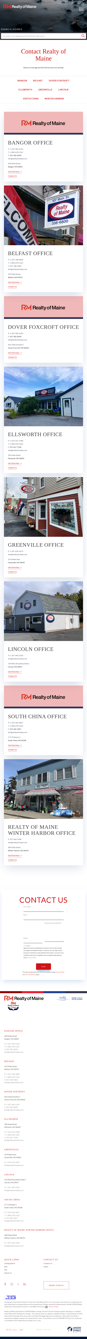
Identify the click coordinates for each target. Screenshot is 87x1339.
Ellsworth (25, 89)
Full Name (27, 906)
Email (25, 915)
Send (43, 966)
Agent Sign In (56, 1285)
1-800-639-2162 (16, 152)
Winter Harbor (54, 98)
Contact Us (12, 176)
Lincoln (63, 89)
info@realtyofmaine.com (17, 158)
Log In (46, 1266)
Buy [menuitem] (5, 1266)
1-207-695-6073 (16, 551)
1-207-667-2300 (16, 441)
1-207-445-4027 (16, 723)
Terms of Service (30, 974)
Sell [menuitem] (5, 1270)
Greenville (45, 89)
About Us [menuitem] (8, 1273)
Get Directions (14, 171)
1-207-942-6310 (16, 149)
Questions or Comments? (53, 923)
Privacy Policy (32, 957)
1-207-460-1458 (12, 1243)
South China (31, 98)
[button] (83, 36)
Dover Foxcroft (59, 80)
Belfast (38, 80)
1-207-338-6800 (16, 260)
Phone (25, 938)
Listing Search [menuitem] (9, 1263)
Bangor (22, 80)
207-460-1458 (15, 839)
